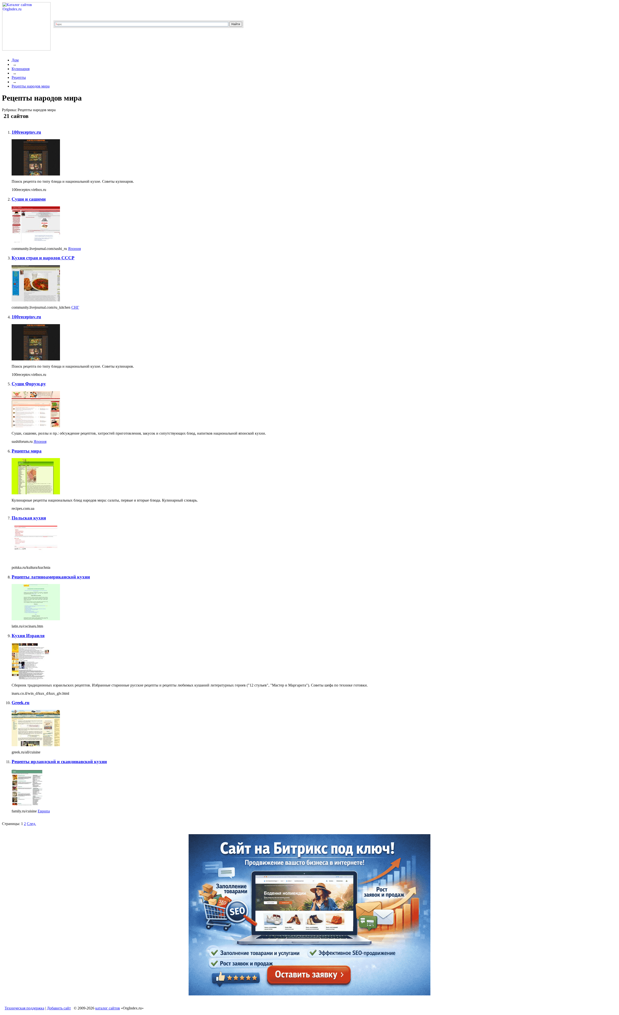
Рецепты (19, 77)
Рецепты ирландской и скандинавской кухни (59, 761)
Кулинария (20, 69)
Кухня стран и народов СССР (43, 257)
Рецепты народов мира (31, 86)
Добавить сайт (59, 1008)
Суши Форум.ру (29, 383)
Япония (74, 249)
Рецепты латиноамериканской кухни (51, 576)
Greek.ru (20, 702)
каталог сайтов (107, 1008)
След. (31, 824)
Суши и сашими (29, 199)
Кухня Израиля (28, 635)
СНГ (75, 307)
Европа (44, 811)
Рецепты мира (27, 450)
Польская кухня (29, 517)
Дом (15, 60)
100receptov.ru (26, 132)
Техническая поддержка (24, 1008)
